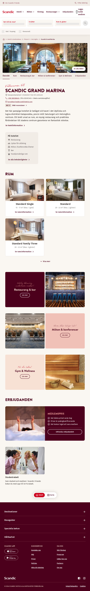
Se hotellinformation (14, 125)
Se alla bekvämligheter (17, 160)
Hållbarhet (9, 537)
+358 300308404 (14, 98)
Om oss (59, 568)
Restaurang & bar (27, 76)
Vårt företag (61, 550)
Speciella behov (12, 528)
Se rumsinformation (23, 212)
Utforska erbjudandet (65, 432)
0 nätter (32, 22)
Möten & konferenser (46, 76)
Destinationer (10, 511)
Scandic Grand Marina (48, 39)
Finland (26, 39)
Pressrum (60, 555)
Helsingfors (34, 39)
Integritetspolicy (72, 586)
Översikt (6, 76)
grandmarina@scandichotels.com (20, 102)
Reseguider (9, 520)
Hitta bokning (82, 3)
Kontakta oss (36, 550)
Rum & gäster (61, 22)
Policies (34, 563)
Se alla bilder (79, 69)
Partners (60, 563)
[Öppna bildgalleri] (24, 190)
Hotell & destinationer (14, 39)
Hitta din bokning (37, 568)
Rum (15, 76)
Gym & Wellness (65, 76)
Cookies (83, 586)
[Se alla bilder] (45, 58)
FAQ (32, 555)
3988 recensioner (18, 105)
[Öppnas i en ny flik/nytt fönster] (11, 553)
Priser (33, 559)
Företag (40, 12)
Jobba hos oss (62, 559)
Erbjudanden (68, 12)
